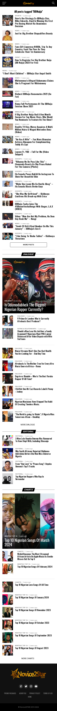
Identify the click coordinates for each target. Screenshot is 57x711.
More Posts (28, 245)
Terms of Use (48, 693)
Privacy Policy (34, 693)
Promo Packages (10, 693)
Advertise (22, 693)
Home (30, 697)
